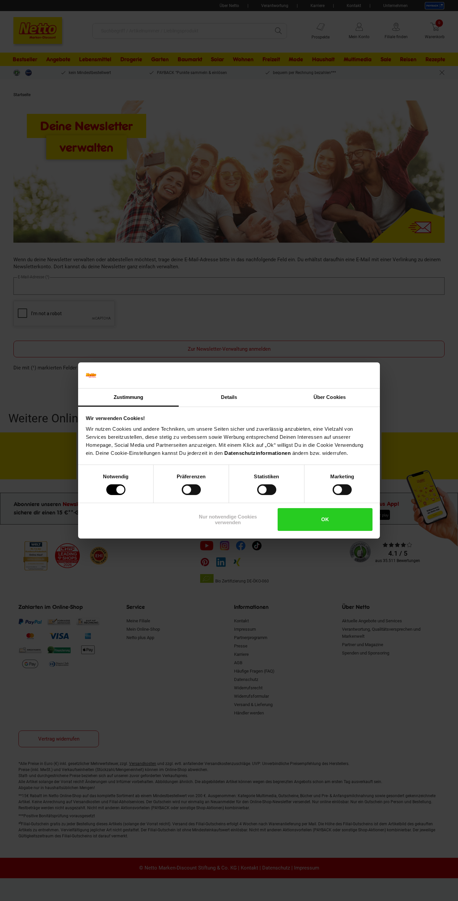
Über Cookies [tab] (329, 397)
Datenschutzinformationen (257, 453)
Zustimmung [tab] (129, 397)
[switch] (191, 489)
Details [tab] (229, 397)
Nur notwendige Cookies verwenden (228, 519)
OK (325, 519)
